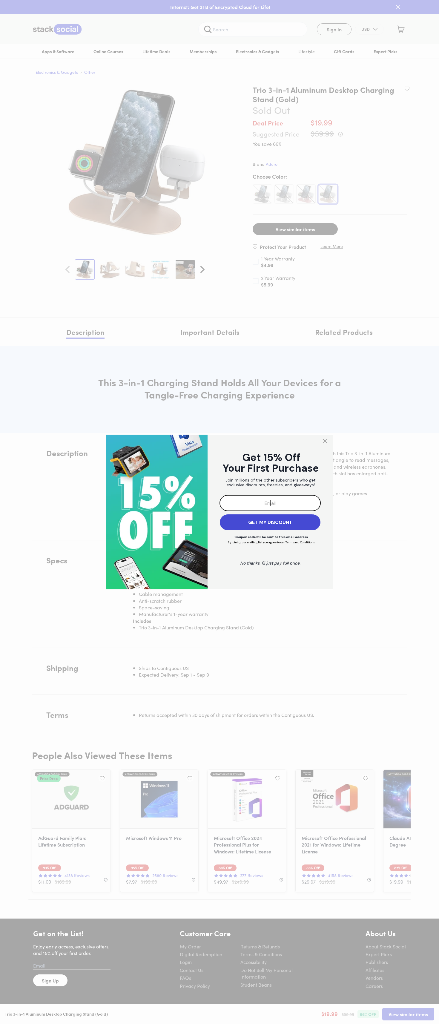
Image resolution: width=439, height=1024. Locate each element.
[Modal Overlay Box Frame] (219, 512)
